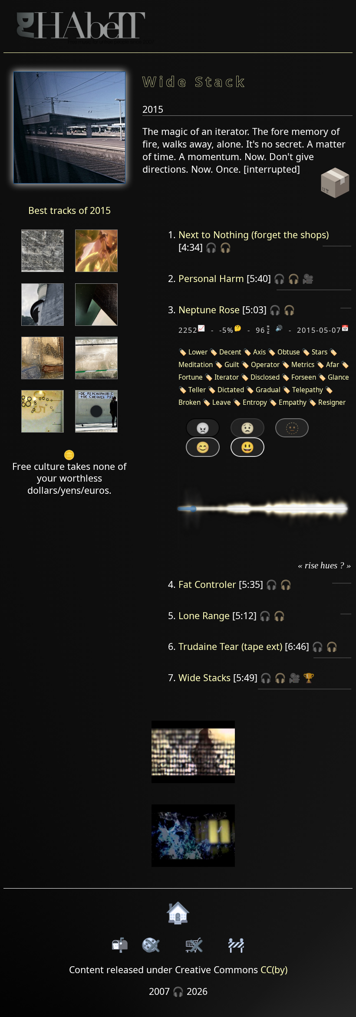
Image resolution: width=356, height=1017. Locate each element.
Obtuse (288, 352)
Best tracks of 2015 (69, 210)
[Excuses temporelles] (96, 326)
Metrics (302, 364)
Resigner (332, 402)
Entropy (255, 402)
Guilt (231, 364)
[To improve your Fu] (42, 433)
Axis (259, 352)
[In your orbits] (42, 380)
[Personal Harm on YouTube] (193, 789)
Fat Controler (207, 584)
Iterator (226, 377)
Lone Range (204, 615)
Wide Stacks (204, 677)
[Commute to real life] (96, 433)
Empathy (293, 402)
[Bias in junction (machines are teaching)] (42, 272)
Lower (198, 352)
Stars (319, 352)
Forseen (303, 377)
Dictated (231, 389)
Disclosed (265, 377)
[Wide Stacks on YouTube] (193, 872)
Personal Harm (211, 278)
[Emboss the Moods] (96, 380)
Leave (221, 402)
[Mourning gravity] (42, 326)
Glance (338, 377)
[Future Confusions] (96, 272)
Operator (265, 364)
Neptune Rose (209, 309)
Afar (332, 364)
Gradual (268, 389)
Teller (197, 389)
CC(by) (273, 969)
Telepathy (307, 389)
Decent (230, 352)
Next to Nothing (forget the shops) (253, 234)
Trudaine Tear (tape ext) (230, 646)
